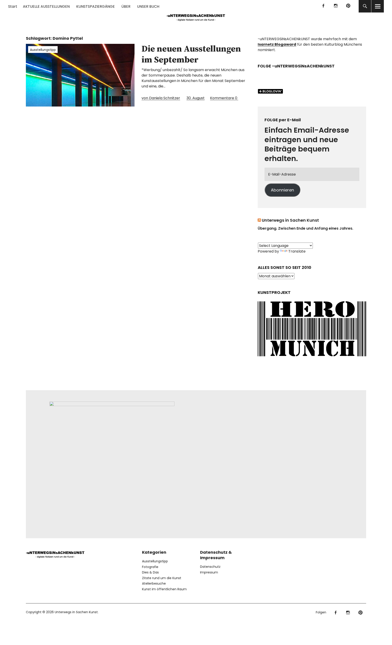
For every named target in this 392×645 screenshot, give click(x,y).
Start (12, 6)
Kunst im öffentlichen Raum (164, 589)
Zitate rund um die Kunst (161, 578)
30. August (195, 98)
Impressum (209, 572)
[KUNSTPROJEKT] (312, 357)
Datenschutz (210, 566)
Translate (297, 251)
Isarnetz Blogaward (277, 44)
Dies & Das (150, 572)
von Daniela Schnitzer (161, 98)
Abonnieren (282, 190)
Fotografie (150, 567)
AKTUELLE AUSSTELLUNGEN (46, 6)
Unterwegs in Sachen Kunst (290, 220)
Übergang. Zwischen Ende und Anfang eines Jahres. (305, 228)
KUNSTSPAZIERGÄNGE (95, 6)
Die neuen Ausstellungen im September (191, 54)
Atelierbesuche (154, 583)
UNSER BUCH (148, 6)
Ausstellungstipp (43, 49)
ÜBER (125, 6)
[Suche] (365, 6)
